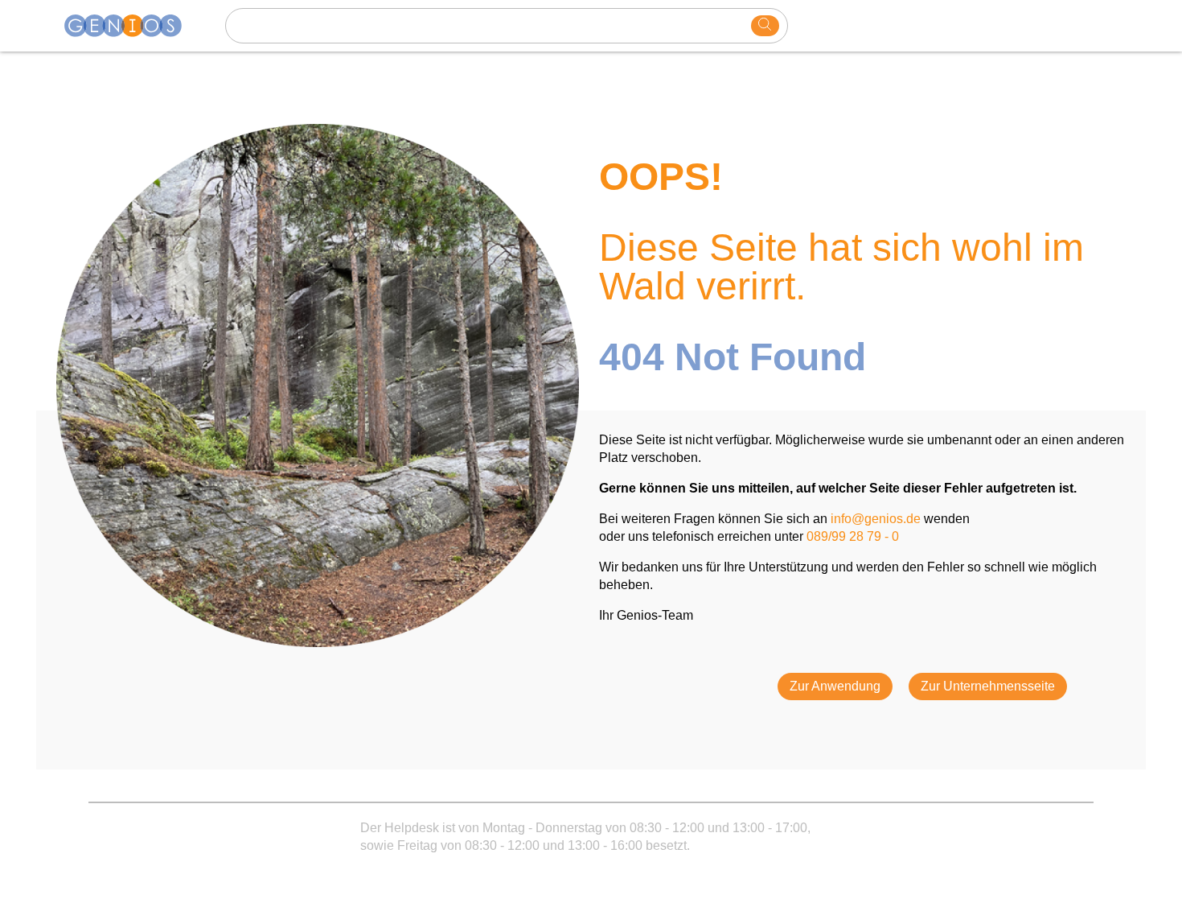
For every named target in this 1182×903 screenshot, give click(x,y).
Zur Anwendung (835, 686)
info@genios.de (876, 519)
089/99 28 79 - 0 (852, 536)
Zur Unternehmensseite (988, 686)
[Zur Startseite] (132, 25)
